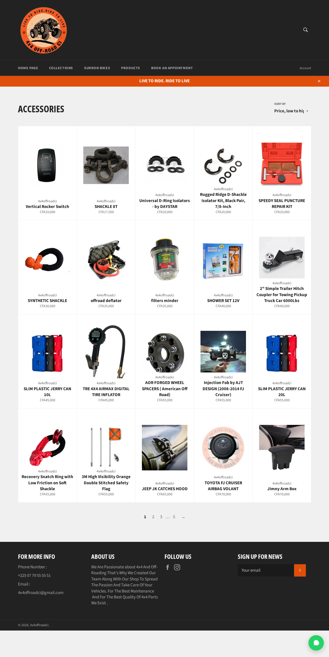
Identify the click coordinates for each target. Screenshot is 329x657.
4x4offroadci (39, 625)
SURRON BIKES (97, 68)
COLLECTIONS (61, 68)
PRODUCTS (130, 68)
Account (305, 68)
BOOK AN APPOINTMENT (172, 68)
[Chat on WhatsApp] (316, 643)
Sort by (280, 104)
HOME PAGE (28, 68)
